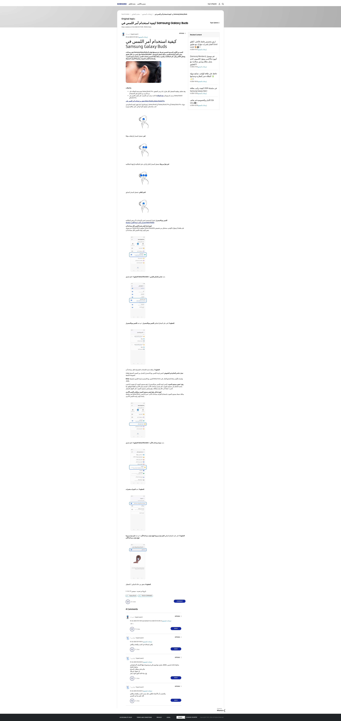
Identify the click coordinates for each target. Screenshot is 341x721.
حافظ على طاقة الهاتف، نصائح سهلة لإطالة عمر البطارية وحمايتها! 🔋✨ (203, 76)
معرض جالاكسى (141, 4)
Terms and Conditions (144, 717)
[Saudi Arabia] (121, 4)
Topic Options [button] (214, 23)
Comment (180, 601)
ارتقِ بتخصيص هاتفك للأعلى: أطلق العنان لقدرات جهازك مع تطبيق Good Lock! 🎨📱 (203, 44)
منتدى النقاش (132, 4)
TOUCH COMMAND (147, 595)
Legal (168, 717)
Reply (176, 628)
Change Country (191, 717)
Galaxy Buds (132, 595)
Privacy (159, 717)
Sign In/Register (212, 4)
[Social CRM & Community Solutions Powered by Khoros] (221, 710)
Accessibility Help (126, 717)
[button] (182, 33)
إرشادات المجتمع (143, 37)
